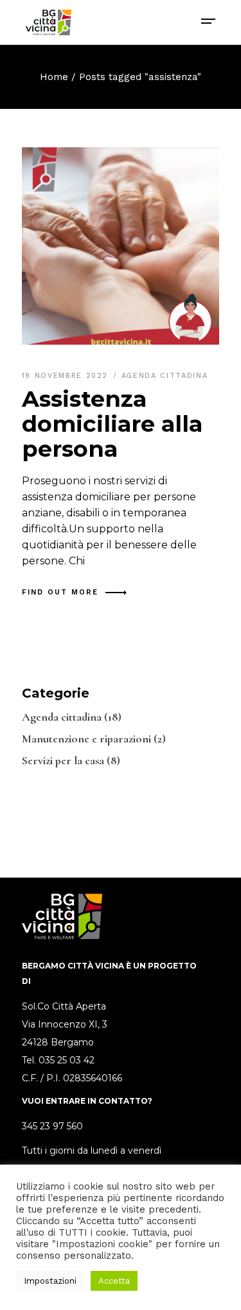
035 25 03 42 (66, 1060)
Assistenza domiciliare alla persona (112, 424)
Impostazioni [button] (50, 1281)
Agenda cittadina (164, 376)
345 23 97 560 (52, 1126)
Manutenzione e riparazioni (86, 739)
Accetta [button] (114, 1281)
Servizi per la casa (63, 760)
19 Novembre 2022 (67, 376)
